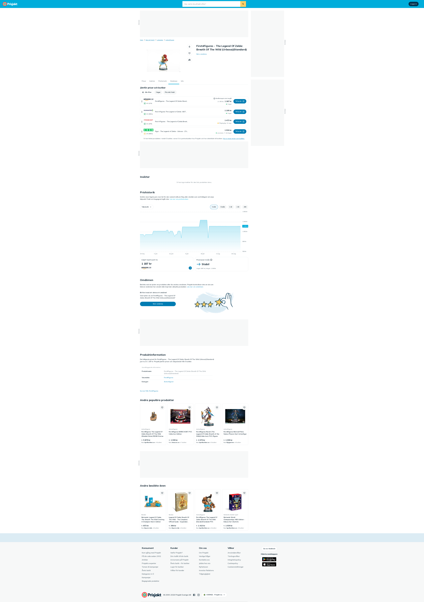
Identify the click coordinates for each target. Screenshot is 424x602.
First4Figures (168, 378)
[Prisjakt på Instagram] (198, 595)
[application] (194, 233)
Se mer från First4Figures (149, 391)
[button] (189, 46)
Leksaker (160, 40)
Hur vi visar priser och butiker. (234, 139)
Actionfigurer (170, 40)
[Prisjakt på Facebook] (194, 595)
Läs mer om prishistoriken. (179, 199)
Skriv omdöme (201, 54)
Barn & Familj (150, 40)
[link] (153, 424)
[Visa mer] (142, 101)
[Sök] (243, 4)
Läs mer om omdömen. (195, 287)
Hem (141, 40)
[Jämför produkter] (189, 59)
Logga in (413, 4)
